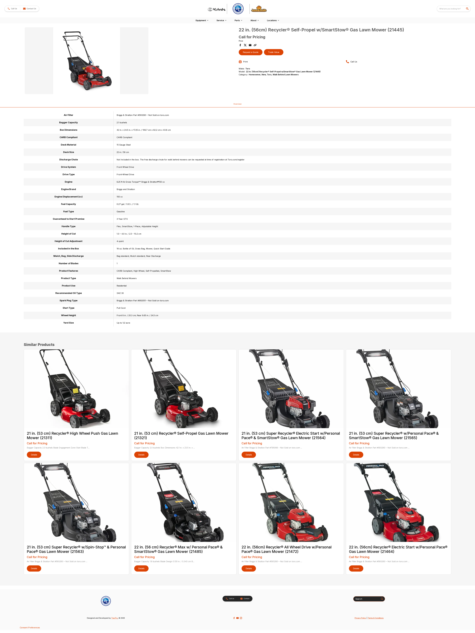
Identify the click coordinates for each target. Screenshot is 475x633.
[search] (468, 8)
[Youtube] (237, 618)
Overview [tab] (237, 104)
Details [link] (34, 454)
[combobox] (454, 9)
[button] (12, 8)
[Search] (382, 599)
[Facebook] (234, 618)
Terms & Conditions (376, 618)
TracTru (114, 618)
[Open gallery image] (86, 60)
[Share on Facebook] (240, 45)
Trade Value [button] (273, 52)
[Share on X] (245, 45)
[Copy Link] (255, 45)
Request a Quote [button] (250, 52)
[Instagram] (241, 618)
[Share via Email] (250, 45)
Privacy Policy (360, 618)
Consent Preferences (30, 627)
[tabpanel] (130, 61)
